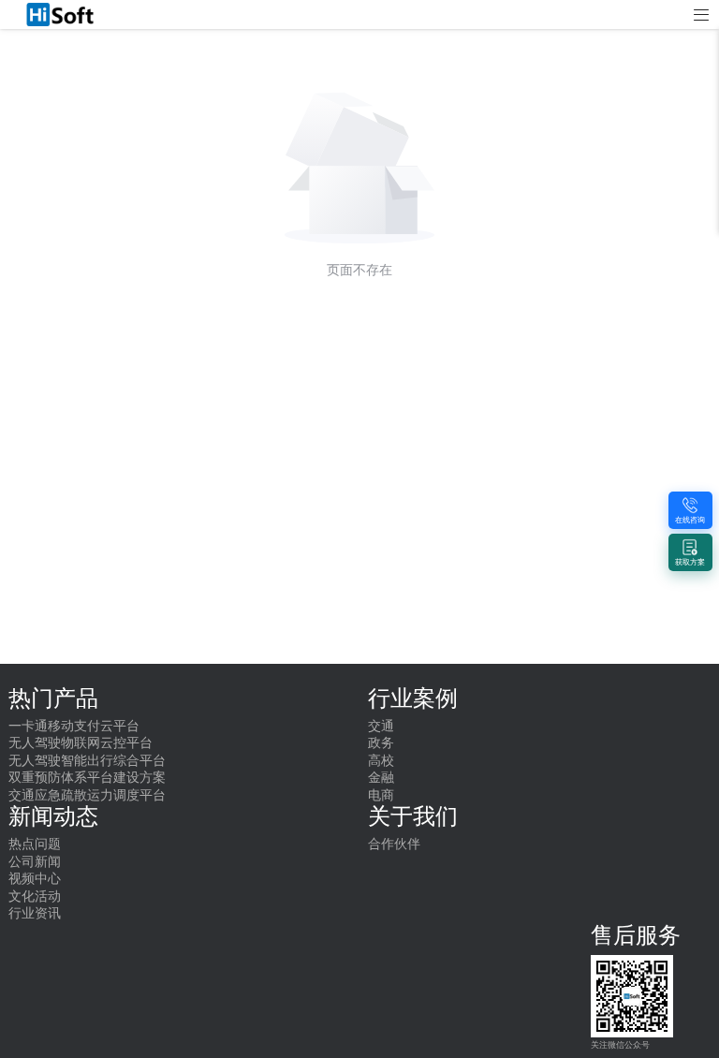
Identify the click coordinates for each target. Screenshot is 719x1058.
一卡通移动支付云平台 (73, 726)
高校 (381, 761)
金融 (381, 778)
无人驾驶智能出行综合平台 (87, 761)
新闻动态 (53, 816)
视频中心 (34, 879)
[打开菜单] (701, 15)
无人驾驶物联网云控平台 (80, 743)
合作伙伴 (394, 844)
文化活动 (34, 896)
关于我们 (413, 816)
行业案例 (413, 698)
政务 (381, 743)
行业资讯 (34, 913)
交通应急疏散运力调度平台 (87, 795)
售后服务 (636, 935)
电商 (381, 795)
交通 (381, 726)
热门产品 (53, 698)
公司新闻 (34, 862)
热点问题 (34, 844)
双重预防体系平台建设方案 (87, 778)
